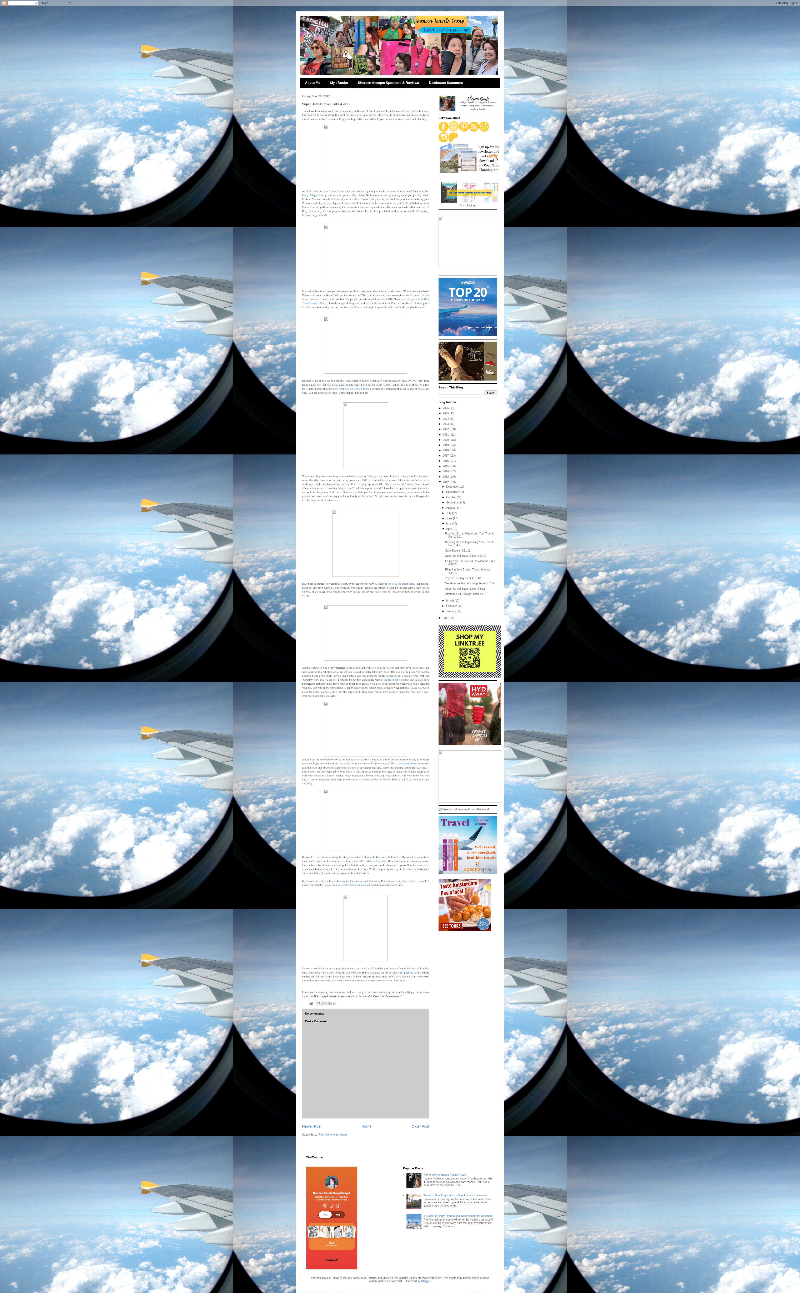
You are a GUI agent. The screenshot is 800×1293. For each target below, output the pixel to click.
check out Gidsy (407, 763)
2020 (446, 439)
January (451, 611)
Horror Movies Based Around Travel (445, 1174)
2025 (446, 413)
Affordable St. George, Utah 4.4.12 (466, 593)
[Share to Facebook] (330, 1003)
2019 (446, 445)
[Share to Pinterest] (334, 1003)
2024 (446, 418)
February (452, 605)
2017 (446, 455)
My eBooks (339, 83)
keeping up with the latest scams (396, 583)
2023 (446, 424)
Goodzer (347, 492)
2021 (446, 434)
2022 (446, 429)
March (450, 600)
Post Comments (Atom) (333, 1134)
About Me (312, 83)
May (449, 523)
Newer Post (311, 1126)
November (452, 491)
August (451, 507)
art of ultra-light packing (399, 972)
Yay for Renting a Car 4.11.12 (463, 578)
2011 (446, 617)
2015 (446, 466)
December (452, 486)
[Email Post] (311, 1003)
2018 (446, 450)
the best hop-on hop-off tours (352, 389)
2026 (446, 408)
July (449, 513)
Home (366, 1126)
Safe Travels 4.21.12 (457, 550)
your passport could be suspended (351, 885)
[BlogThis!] (322, 1003)
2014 (446, 471)
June (449, 518)
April (449, 528)
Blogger (425, 1281)
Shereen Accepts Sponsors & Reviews (388, 83)
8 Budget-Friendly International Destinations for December (458, 1215)
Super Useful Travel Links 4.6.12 (465, 588)
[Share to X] (326, 1003)
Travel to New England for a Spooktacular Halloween (455, 1195)
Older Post (420, 1126)
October (451, 497)
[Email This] (318, 1003)
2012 (446, 482)
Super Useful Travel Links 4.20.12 (465, 555)
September (453, 502)
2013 (446, 476)
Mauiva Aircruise (376, 861)
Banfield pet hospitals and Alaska (403, 679)
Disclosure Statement (446, 83)
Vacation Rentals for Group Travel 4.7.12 (469, 583)
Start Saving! (468, 205)
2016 (446, 460)
